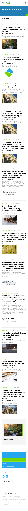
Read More (7, 442)
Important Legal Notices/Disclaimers (10, 488)
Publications (5, 460)
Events (4, 463)
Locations (4, 486)
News (4, 456)
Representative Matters (8, 466)
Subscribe (7, 481)
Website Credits (5, 490)
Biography (5, 453)
